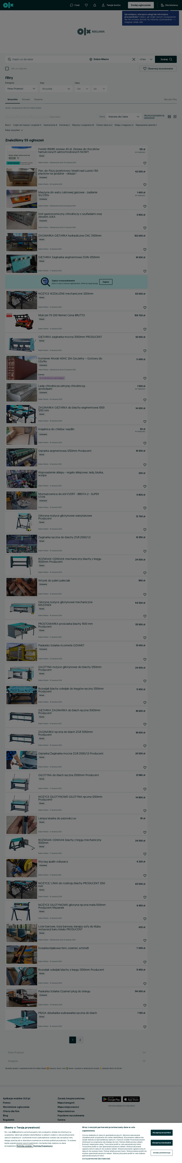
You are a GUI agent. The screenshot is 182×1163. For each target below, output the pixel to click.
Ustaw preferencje (161, 1152)
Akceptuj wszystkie (162, 1132)
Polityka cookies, (25, 1146)
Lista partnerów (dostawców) (96, 1158)
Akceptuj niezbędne (161, 1143)
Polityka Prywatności (43, 1146)
